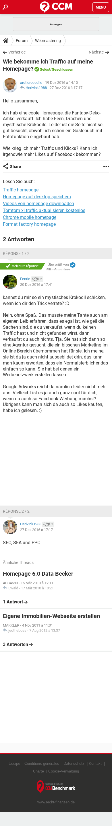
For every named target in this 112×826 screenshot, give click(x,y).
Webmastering (48, 40)
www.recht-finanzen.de (56, 802)
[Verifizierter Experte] (73, 265)
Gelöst (45, 69)
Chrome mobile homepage (29, 217)
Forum (22, 40)
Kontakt (95, 763)
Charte (38, 771)
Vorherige (17, 52)
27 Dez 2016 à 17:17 (66, 88)
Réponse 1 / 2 (16, 253)
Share (15, 166)
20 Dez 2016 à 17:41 (36, 284)
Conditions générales (41, 763)
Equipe (14, 763)
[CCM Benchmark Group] (56, 787)
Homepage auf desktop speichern (37, 196)
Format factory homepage (29, 224)
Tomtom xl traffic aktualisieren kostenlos (44, 210)
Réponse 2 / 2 (16, 511)
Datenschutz (73, 763)
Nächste (96, 52)
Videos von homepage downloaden (38, 203)
